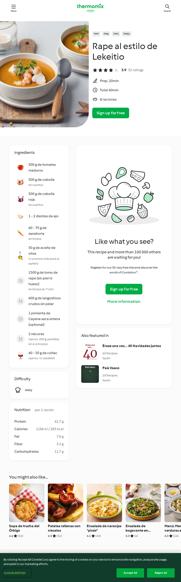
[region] (90, 567)
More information (123, 301)
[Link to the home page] (90, 8)
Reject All (161, 572)
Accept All (130, 572)
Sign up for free (111, 113)
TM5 (116, 33)
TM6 (106, 33)
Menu (14, 11)
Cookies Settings (15, 572)
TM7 (96, 33)
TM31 (126, 33)
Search (167, 11)
